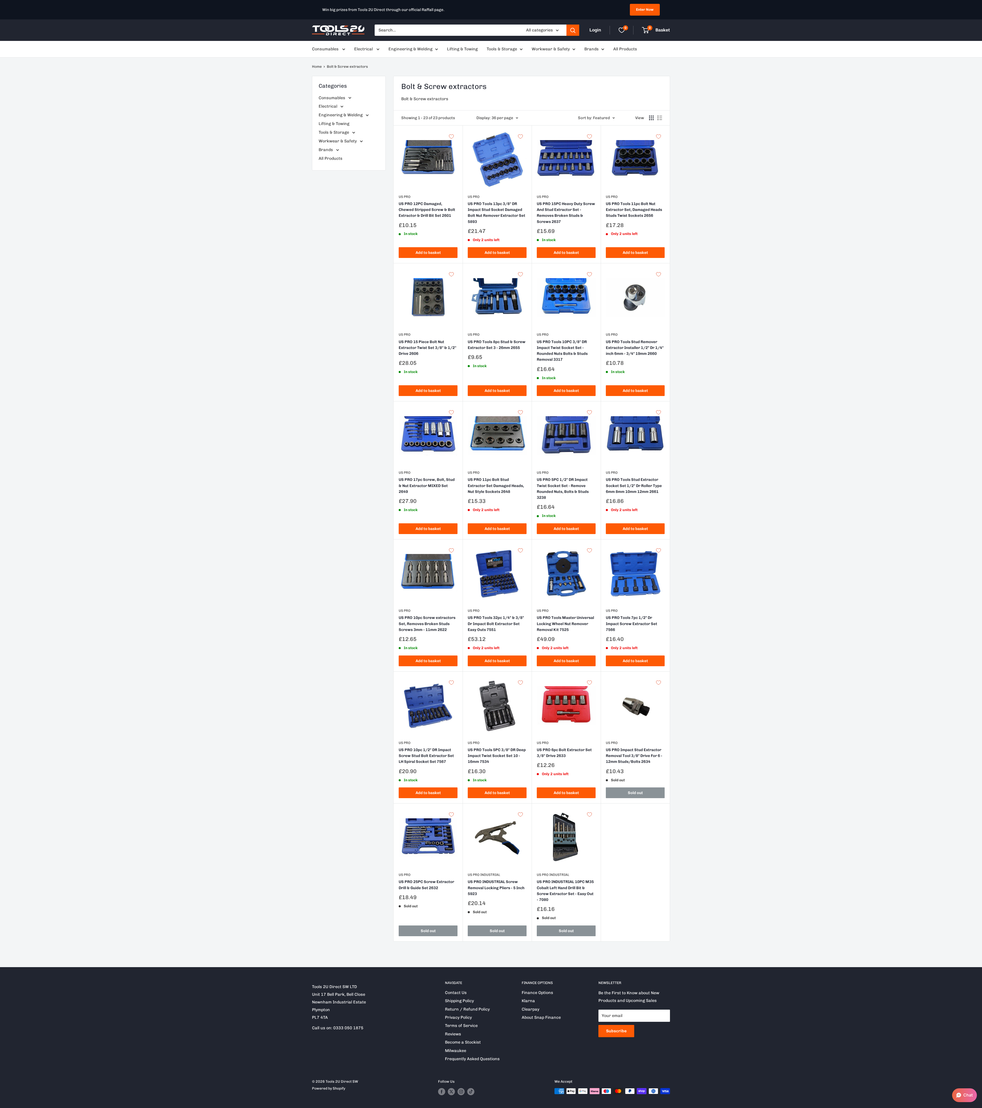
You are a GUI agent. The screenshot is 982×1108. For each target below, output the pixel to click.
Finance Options (537, 992)
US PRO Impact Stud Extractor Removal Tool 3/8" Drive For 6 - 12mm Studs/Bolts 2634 (634, 756)
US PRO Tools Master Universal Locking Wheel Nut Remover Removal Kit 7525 (565, 623)
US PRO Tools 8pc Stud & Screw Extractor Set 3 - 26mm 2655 (497, 345)
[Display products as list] (659, 118)
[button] (964, 1095)
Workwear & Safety (551, 49)
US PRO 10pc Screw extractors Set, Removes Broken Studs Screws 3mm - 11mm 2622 (427, 623)
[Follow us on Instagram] (461, 1091)
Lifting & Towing (462, 49)
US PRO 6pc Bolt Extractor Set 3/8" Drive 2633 (564, 753)
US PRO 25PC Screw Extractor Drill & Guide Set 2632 (426, 884)
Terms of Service (461, 1025)
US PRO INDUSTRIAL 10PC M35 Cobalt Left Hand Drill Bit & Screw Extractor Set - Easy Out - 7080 (565, 890)
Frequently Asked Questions (472, 1058)
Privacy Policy (458, 1017)
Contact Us (456, 992)
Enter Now (645, 9)
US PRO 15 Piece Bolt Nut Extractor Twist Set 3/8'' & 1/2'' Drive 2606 (427, 348)
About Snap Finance (541, 1017)
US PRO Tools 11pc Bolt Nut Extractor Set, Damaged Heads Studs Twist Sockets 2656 (634, 209)
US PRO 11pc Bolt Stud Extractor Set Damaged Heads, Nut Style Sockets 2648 (496, 485)
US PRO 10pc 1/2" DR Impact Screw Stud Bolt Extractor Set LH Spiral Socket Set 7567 (426, 756)
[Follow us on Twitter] (451, 1091)
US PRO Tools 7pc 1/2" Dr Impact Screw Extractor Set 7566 (631, 623)
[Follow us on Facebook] (441, 1091)
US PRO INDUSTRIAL (484, 875)
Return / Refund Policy (467, 1009)
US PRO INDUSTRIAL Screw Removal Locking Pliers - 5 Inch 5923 (496, 887)
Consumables (326, 49)
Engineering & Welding (410, 49)
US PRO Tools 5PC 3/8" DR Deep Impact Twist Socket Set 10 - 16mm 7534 (497, 756)
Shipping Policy (459, 1000)
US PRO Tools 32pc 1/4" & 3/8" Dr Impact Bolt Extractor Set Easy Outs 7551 (496, 623)
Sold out (635, 792)
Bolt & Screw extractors (347, 66)
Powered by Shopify (328, 1088)
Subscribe (616, 1030)
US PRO (404, 197)
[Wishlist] (621, 30)
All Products (625, 49)
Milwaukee (455, 1050)
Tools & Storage (502, 49)
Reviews (453, 1034)
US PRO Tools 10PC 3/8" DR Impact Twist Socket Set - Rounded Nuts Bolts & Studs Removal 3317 (562, 351)
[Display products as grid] (651, 118)
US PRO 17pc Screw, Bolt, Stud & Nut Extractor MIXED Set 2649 (427, 485)
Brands (591, 49)
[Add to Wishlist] (451, 136)
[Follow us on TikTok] (470, 1091)
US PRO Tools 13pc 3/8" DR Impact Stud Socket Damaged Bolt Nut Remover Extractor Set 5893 (496, 212)
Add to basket (428, 252)
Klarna (528, 1000)
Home (317, 66)
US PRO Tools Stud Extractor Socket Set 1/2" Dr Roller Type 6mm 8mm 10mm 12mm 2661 (634, 485)
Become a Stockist (463, 1042)
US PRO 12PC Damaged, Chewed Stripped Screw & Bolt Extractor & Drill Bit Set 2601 (427, 209)
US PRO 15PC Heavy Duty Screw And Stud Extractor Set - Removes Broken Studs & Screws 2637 (566, 212)
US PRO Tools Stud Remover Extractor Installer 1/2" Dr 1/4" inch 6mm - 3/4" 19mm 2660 (635, 348)
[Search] (572, 30)
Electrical (364, 49)
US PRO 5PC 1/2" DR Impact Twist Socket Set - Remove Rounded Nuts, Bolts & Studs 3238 (563, 488)
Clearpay (530, 1009)
